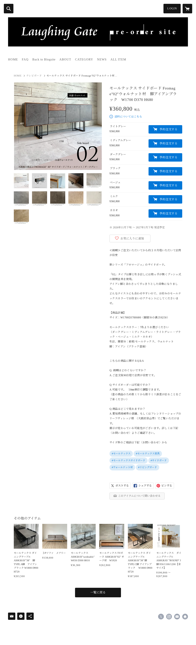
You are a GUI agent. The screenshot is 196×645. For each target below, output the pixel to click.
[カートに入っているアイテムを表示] (187, 8)
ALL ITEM (118, 59)
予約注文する (168, 129)
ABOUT (65, 59)
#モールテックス (121, 453)
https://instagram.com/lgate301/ (169, 616)
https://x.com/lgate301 (161, 616)
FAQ (25, 59)
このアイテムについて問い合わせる (139, 495)
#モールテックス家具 (148, 453)
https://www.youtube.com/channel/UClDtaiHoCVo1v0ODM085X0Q (177, 616)
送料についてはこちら (128, 116)
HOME (13, 59)
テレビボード (34, 75)
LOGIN (172, 8)
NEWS (102, 59)
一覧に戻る (98, 592)
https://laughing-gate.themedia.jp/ (185, 616)
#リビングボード (147, 467)
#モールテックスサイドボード (128, 460)
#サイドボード (159, 460)
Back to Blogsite (44, 59)
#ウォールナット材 (122, 467)
